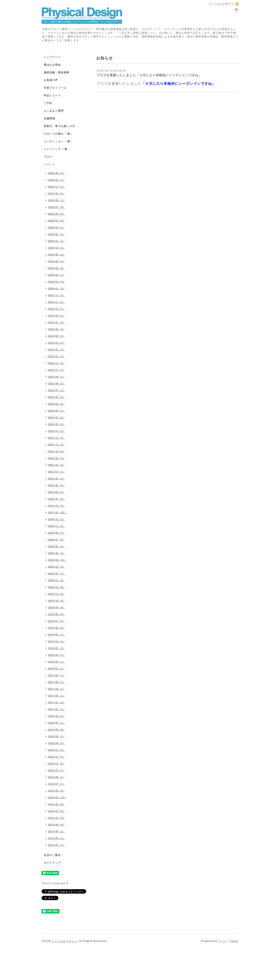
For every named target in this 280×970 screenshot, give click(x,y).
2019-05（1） (56, 634)
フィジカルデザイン (64, 941)
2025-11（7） (56, 186)
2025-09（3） (56, 193)
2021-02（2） (56, 505)
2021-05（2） (56, 485)
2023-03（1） (56, 343)
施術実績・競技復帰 (56, 72)
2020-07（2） (56, 539)
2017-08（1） (56, 682)
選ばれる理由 (52, 64)
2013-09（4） (56, 824)
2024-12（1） (56, 247)
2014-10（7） (56, 770)
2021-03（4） (56, 499)
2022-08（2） (56, 383)
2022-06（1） (56, 397)
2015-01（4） (56, 750)
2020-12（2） (56, 519)
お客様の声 (51, 80)
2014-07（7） (56, 784)
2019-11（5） (56, 594)
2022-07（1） (56, 390)
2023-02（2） (56, 349)
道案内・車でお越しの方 (59, 126)
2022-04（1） (56, 410)
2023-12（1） (56, 295)
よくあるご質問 (54, 110)
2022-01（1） (56, 431)
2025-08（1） (56, 200)
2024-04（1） (56, 275)
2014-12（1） (56, 756)
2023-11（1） (56, 302)
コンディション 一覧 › (58, 141)
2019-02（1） (56, 655)
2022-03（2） (56, 417)
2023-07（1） (56, 322)
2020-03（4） (56, 566)
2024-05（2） (56, 268)
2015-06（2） (56, 729)
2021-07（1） (56, 471)
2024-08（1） (56, 254)
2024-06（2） (56, 261)
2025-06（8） (56, 214)
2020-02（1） (56, 573)
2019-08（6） (56, 614)
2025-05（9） (56, 220)
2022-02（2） (56, 424)
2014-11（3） (56, 763)
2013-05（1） (56, 845)
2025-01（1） (56, 241)
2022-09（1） (56, 376)
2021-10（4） (56, 451)
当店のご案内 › (53, 855)
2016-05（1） (56, 723)
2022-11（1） (56, 370)
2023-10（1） (56, 309)
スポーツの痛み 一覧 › (58, 133)
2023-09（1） (56, 315)
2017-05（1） (56, 695)
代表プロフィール (55, 87)
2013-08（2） (56, 831)
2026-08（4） (56, 173)
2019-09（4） (56, 607)
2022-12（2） (56, 363)
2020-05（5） (56, 553)
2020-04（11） (57, 560)
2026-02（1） (56, 180)
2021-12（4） (56, 438)
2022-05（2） (56, 404)
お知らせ (49, 164)
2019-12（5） (56, 587)
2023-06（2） (56, 329)
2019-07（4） (56, 621)
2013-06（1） (56, 838)
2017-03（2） (56, 702)
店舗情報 (49, 118)
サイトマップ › (53, 862)
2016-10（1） (56, 716)
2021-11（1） (56, 444)
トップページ (52, 57)
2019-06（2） (56, 628)
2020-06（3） (56, 546)
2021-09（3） (56, 458)
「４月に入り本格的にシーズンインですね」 (178, 83)
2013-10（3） (56, 818)
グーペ (223, 941)
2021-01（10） (57, 512)
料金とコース (52, 95)
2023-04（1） (56, 336)
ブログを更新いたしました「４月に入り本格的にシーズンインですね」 (149, 75)
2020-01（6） (56, 580)
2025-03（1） (56, 227)
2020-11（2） (56, 526)
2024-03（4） (56, 281)
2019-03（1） (56, 648)
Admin (234, 941)
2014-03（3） (56, 811)
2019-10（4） (56, 600)
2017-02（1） (56, 709)
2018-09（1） (56, 661)
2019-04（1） (56, 641)
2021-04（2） (56, 492)
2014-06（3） (56, 790)
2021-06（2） (56, 478)
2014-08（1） (56, 777)
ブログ (48, 156)
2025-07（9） (56, 207)
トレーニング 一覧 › (56, 149)
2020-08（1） (56, 533)
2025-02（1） (56, 234)
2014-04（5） (56, 804)
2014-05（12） (57, 797)
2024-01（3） (56, 288)
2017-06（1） (56, 689)
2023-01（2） (56, 356)
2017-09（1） (56, 675)
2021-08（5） (56, 465)
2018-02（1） (56, 668)
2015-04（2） (56, 743)
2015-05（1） (56, 736)
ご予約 (48, 103)
